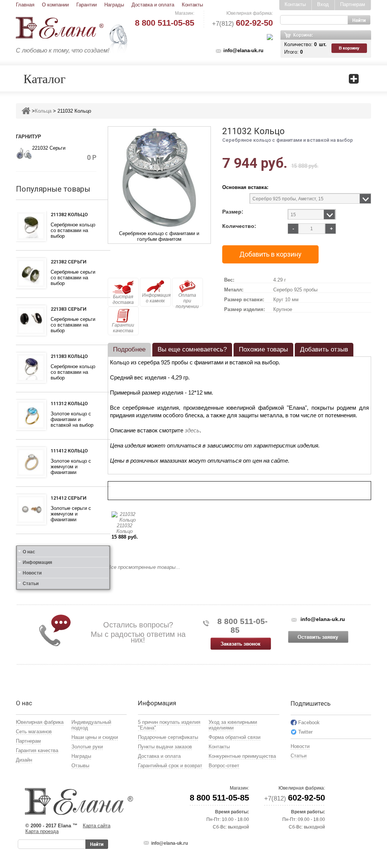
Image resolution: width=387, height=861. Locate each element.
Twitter (305, 732)
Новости (32, 573)
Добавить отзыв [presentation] (324, 349)
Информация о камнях (156, 298)
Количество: (239, 226)
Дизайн (24, 760)
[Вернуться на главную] (26, 111)
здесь (192, 430)
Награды (114, 5)
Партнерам (352, 4)
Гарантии (86, 5)
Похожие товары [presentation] (263, 349)
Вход (323, 4)
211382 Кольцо (69, 214)
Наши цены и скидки (94, 737)
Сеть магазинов (34, 731)
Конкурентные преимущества (242, 756)
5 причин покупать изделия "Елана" (169, 725)
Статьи (31, 583)
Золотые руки (87, 747)
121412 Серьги (69, 498)
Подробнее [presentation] (129, 349)
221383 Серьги (69, 309)
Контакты (192, 5)
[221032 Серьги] (24, 153)
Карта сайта (96, 825)
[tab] (129, 349)
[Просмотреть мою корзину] (350, 48)
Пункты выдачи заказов (165, 747)
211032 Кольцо (124, 528)
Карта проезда (42, 831)
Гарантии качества (123, 327)
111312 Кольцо (69, 403)
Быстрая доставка (123, 299)
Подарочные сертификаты (168, 737)
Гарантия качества (37, 750)
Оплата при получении (187, 300)
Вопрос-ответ (224, 765)
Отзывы (80, 765)
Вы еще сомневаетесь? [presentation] (192, 349)
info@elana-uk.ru (243, 50)
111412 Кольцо (69, 451)
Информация (37, 562)
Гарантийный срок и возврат (170, 765)
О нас (29, 551)
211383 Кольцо (69, 356)
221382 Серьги (69, 262)
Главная (25, 5)
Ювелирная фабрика (39, 722)
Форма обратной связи (234, 737)
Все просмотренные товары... (144, 567)
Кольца (43, 111)
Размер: (232, 212)
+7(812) (242, 23)
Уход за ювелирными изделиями (233, 725)
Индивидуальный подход (91, 725)
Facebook (309, 722)
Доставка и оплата (153, 5)
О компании (55, 5)
